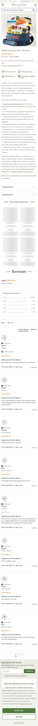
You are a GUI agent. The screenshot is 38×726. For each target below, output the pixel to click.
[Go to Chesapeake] (25, 1)
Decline (19, 717)
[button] (2, 5)
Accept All (18, 711)
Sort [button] (2, 323)
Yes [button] (14, 366)
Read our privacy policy (25, 704)
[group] (19, 280)
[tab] (23, 329)
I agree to (16, 676)
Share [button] (21, 366)
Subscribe (29, 671)
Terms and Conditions (19, 676)
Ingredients (7, 195)
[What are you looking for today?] (33, 10)
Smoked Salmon (12, 65)
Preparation (7, 187)
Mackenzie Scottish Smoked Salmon (13, 104)
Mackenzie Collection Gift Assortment (22, 171)
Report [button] (17, 366)
